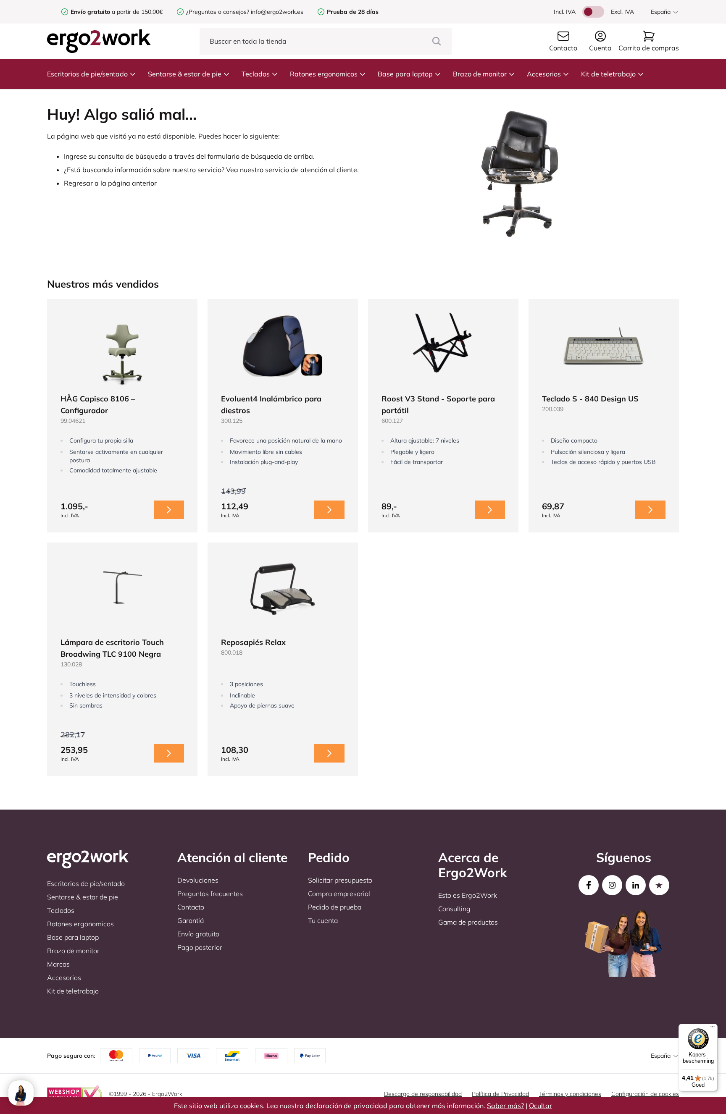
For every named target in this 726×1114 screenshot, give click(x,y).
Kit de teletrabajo (608, 74)
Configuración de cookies (645, 1094)
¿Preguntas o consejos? (217, 12)
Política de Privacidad (500, 1094)
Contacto (190, 907)
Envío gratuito (198, 934)
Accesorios (544, 74)
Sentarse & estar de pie (184, 74)
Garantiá (190, 920)
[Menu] (713, 1029)
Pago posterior (199, 947)
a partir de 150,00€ (117, 12)
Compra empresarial (339, 893)
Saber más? (505, 1105)
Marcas (58, 964)
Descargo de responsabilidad (423, 1094)
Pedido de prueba (334, 907)
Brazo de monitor (480, 74)
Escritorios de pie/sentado (87, 74)
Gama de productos (468, 922)
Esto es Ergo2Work (467, 895)
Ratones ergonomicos (324, 74)
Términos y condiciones (570, 1094)
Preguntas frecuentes (210, 893)
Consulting (454, 908)
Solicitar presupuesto (340, 880)
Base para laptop (405, 74)
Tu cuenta (323, 920)
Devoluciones (197, 880)
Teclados (256, 74)
